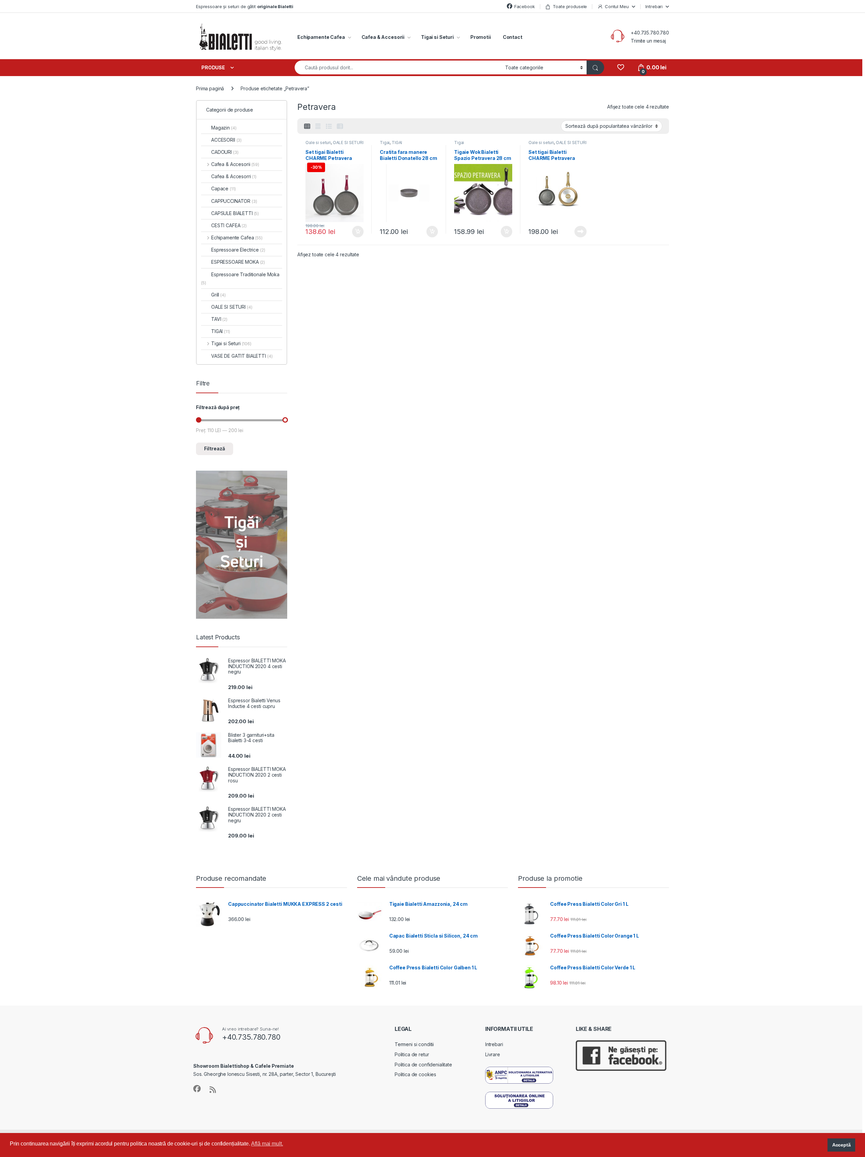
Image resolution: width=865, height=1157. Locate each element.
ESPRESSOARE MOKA (238, 262)
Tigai (385, 142)
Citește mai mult (579, 231)
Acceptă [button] (841, 1145)
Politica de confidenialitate (423, 1064)
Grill (218, 295)
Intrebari (654, 6)
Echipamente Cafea (321, 37)
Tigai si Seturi (437, 37)
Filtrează (214, 448)
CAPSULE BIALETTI (235, 213)
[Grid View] (307, 126)
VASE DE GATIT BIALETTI (241, 356)
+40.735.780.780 (650, 33)
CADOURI (224, 152)
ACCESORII (226, 140)
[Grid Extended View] (318, 126)
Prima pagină (210, 88)
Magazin (223, 128)
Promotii (480, 37)
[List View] (329, 126)
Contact (512, 37)
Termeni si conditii (414, 1044)
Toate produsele (570, 6)
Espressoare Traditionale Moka (240, 278)
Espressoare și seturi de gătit (244, 6)
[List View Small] (340, 126)
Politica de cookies (415, 1074)
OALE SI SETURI (348, 142)
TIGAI (397, 142)
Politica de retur (412, 1054)
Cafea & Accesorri (233, 176)
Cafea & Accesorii (383, 37)
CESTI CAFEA (229, 225)
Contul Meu (617, 6)
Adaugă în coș (355, 231)
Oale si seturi (318, 142)
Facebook (524, 6)
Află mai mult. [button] (267, 1144)
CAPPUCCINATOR (234, 201)
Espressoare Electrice (238, 250)
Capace (223, 188)
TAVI (219, 319)
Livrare (492, 1054)
